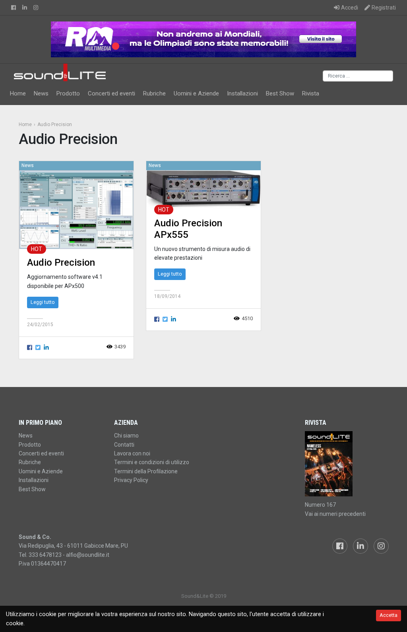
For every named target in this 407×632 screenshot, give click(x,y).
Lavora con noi (132, 453)
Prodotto (68, 93)
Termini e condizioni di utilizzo (151, 462)
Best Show (280, 93)
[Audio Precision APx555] (203, 189)
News (41, 93)
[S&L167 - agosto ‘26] (346, 463)
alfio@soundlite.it (87, 555)
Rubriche (154, 93)
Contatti (124, 444)
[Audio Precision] (76, 209)
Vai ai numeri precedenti (335, 514)
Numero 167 (320, 505)
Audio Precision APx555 (188, 229)
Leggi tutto (43, 302)
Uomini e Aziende (196, 93)
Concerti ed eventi (111, 93)
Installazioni (242, 93)
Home (18, 93)
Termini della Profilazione (146, 471)
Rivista (310, 93)
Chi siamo (126, 435)
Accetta (388, 615)
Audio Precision (61, 262)
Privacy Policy (131, 480)
